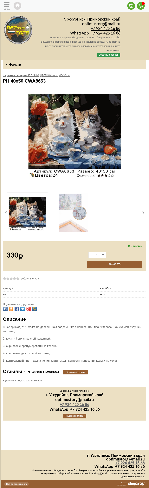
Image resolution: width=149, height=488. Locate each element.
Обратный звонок (109, 54)
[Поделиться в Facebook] (17, 309)
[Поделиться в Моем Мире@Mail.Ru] (34, 309)
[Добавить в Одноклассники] (11, 309)
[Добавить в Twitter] (22, 309)
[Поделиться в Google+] (28, 309)
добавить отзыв (30, 278)
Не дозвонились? (75, 416)
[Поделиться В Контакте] (5, 309)
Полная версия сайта (16, 484)
